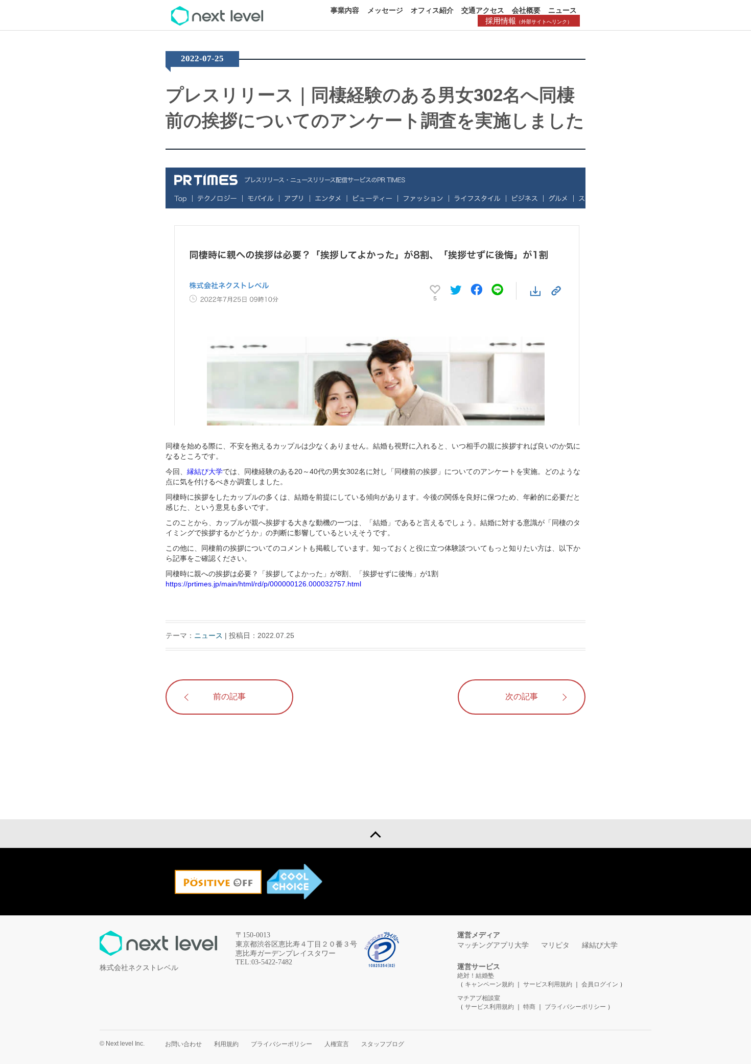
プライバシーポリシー (575, 1006)
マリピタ (555, 945)
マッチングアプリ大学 (493, 945)
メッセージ (385, 10)
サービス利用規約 (548, 984)
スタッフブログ (382, 1044)
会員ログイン (599, 984)
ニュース (562, 10)
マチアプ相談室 (478, 998)
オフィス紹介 (432, 10)
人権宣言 (336, 1044)
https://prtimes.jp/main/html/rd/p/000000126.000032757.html (263, 584)
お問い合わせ (183, 1044)
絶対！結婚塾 (475, 975)
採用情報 (528, 20)
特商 (529, 1006)
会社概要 (526, 10)
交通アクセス (482, 10)
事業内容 (345, 10)
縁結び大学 (205, 471)
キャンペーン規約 (489, 984)
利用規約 (226, 1044)
